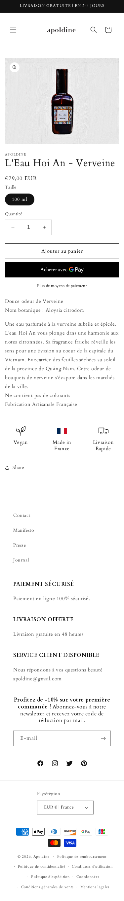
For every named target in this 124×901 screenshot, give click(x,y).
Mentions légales (94, 886)
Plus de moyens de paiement (62, 285)
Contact (21, 515)
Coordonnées (88, 876)
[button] (13, 29)
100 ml (19, 199)
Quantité (13, 214)
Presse (19, 545)
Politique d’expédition (50, 876)
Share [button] (18, 467)
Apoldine (41, 856)
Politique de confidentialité (41, 866)
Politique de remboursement (81, 856)
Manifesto (23, 530)
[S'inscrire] (103, 738)
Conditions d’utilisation (92, 866)
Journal (21, 560)
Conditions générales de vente (47, 886)
